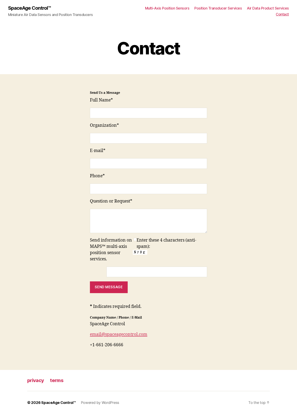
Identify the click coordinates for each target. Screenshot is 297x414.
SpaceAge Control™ (29, 8)
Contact (282, 14)
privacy (35, 380)
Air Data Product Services (268, 8)
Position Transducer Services (218, 8)
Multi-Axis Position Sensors (167, 8)
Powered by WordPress (100, 402)
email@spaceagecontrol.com (118, 334)
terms (56, 380)
